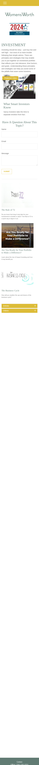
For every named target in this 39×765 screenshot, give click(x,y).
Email (4, 141)
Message (5, 153)
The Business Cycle (10, 290)
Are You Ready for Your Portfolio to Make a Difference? (16, 251)
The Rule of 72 (8, 210)
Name (4, 129)
